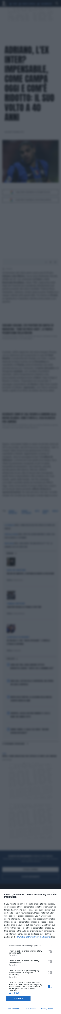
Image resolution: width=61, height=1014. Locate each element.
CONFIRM (18, 998)
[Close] (55, 895)
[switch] (50, 951)
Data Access (30, 1008)
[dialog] (30, 951)
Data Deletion (14, 1008)
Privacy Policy (46, 1008)
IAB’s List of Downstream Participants (34, 937)
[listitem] (30, 945)
